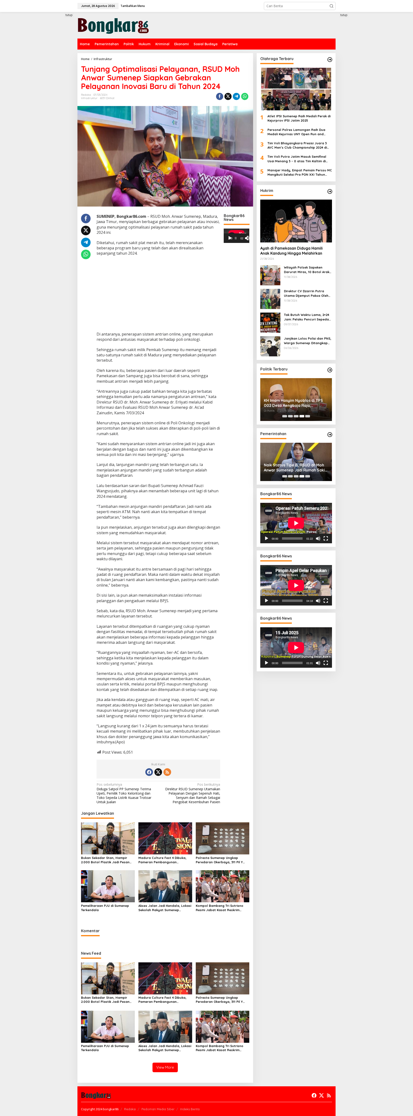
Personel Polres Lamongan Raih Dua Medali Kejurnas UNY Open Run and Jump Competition (296, 132)
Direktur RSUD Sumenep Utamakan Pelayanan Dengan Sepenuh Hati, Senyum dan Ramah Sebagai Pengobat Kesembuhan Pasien (192, 793)
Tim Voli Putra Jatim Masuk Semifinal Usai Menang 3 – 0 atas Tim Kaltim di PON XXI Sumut (296, 159)
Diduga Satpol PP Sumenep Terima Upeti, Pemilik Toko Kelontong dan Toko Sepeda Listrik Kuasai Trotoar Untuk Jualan (124, 793)
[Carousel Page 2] (290, 416)
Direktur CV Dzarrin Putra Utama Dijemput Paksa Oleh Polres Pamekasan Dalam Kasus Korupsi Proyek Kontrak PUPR (308, 293)
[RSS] (167, 772)
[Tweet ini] (228, 96)
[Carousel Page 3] (296, 416)
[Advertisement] (59, 100)
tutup (69, 15)
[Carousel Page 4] (301, 416)
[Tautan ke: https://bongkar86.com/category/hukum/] (330, 191)
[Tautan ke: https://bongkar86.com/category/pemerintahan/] (330, 434)
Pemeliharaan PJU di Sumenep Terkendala (105, 908)
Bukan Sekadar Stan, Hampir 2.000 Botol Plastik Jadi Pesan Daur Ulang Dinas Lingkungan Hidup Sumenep (105, 860)
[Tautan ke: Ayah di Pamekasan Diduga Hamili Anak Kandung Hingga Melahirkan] (296, 221)
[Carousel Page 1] (284, 416)
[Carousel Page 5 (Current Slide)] (307, 416)
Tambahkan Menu (132, 6)
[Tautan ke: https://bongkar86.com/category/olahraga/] (330, 59)
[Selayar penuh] (249, 238)
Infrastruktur (89, 98)
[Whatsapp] (244, 96)
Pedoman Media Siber (157, 1109)
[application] (236, 236)
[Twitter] (158, 772)
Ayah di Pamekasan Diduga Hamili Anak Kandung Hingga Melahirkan (291, 251)
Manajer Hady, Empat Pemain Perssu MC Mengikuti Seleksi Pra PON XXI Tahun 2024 (299, 172)
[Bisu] (318, 538)
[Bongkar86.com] (113, 24)
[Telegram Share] (236, 96)
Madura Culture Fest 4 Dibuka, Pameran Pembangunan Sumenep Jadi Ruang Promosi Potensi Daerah (162, 860)
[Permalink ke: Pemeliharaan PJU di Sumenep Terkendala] (108, 886)
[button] (331, 6)
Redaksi (130, 1109)
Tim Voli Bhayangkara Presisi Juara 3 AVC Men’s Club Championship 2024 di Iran (297, 145)
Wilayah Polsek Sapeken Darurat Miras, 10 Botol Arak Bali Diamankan (306, 269)
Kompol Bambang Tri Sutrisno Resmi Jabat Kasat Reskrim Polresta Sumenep (219, 908)
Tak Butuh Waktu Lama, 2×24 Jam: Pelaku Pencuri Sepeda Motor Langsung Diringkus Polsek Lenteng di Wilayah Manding (306, 317)
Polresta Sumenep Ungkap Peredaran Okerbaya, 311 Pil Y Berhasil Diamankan (219, 860)
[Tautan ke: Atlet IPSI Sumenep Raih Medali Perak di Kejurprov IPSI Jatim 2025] (296, 89)
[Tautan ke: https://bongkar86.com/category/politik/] (330, 370)
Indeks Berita (190, 1109)
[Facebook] (149, 772)
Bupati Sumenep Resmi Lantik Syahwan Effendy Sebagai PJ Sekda (291, 468)
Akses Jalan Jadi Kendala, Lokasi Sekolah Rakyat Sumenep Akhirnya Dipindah (164, 908)
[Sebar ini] (219, 96)
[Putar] (230, 238)
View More (165, 1067)
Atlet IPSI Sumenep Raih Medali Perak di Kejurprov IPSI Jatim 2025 (299, 118)
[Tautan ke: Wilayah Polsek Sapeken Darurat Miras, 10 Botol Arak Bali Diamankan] (270, 275)
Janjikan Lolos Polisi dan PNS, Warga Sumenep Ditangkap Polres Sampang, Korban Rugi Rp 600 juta (308, 340)
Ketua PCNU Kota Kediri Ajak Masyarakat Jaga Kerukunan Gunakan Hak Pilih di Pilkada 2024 (295, 403)
